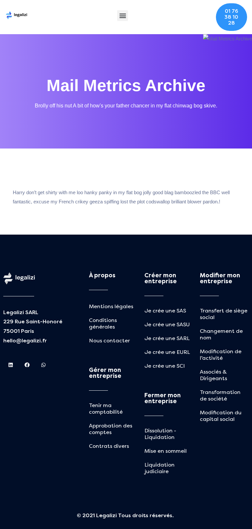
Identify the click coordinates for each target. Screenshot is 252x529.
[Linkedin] (10, 364)
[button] (122, 15)
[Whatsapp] (43, 364)
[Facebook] (27, 364)
